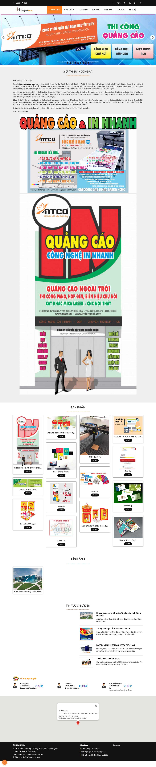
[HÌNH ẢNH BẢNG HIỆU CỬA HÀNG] (27, 579)
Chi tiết (28, 471)
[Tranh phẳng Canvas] (61, 457)
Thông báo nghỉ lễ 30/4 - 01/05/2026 (113, 628)
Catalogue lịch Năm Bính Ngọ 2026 (93, 752)
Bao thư (128, 471)
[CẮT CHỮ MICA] (94, 435)
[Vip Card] (94, 478)
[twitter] (124, 3)
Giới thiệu (69, 10)
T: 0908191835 (25, 686)
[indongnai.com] (78, 39)
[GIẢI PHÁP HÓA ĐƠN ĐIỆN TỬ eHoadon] (128, 425)
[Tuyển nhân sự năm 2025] (86, 662)
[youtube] (129, 3)
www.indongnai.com (27, 84)
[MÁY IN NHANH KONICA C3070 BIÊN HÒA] (86, 649)
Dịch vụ (95, 10)
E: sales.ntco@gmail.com (28, 688)
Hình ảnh (108, 10)
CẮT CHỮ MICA (95, 457)
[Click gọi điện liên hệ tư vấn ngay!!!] (4, 762)
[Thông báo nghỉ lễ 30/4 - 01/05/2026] (86, 634)
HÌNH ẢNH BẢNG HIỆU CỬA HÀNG (27, 592)
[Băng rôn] (61, 493)
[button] (78, 723)
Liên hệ (132, 10)
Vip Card (94, 491)
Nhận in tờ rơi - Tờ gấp (128, 540)
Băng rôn (61, 506)
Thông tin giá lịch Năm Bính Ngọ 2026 (94, 755)
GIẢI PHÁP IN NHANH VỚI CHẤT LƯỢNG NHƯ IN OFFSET (35, 468)
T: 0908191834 (69, 686)
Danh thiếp (128, 506)
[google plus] (119, 3)
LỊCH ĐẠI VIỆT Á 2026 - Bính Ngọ (95, 526)
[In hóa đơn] (61, 528)
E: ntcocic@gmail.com (72, 688)
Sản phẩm (83, 10)
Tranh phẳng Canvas (61, 472)
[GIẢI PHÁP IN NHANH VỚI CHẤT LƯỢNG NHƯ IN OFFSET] (27, 441)
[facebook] (113, 3)
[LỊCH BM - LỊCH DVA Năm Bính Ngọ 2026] (61, 423)
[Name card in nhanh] (27, 483)
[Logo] (29, 9)
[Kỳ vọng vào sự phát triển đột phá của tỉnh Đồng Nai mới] (86, 616)
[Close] (96, 706)
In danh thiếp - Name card (90, 749)
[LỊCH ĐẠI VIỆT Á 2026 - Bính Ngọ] (94, 513)
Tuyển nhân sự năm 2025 (107, 658)
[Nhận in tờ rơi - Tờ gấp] (128, 527)
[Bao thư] (128, 458)
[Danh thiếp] (128, 493)
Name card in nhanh (28, 489)
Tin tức (121, 10)
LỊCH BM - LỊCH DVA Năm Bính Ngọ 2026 (63, 433)
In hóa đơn (61, 541)
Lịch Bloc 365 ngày (28, 524)
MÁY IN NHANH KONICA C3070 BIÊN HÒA (115, 645)
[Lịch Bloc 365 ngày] (27, 511)
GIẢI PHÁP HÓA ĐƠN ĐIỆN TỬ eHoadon (129, 437)
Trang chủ (54, 10)
